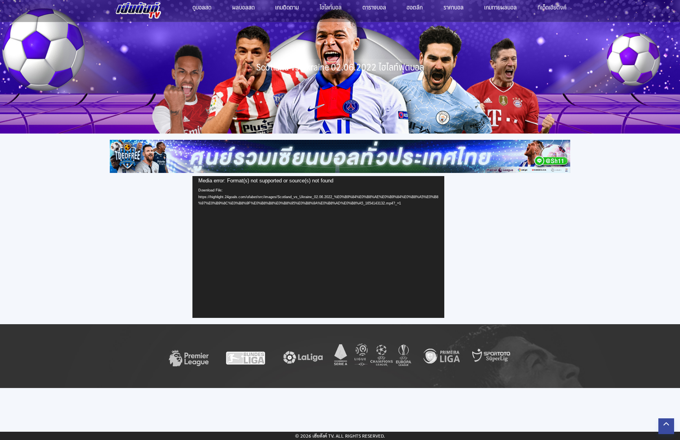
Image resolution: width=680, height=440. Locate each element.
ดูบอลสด (201, 7)
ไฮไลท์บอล (331, 7)
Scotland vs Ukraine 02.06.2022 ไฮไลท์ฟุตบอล (340, 66)
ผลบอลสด (243, 7)
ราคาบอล (453, 7)
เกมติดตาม (287, 7)
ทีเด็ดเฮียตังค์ (552, 7)
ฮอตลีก (415, 7)
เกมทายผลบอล (500, 7)
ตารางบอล (374, 7)
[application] (318, 247)
